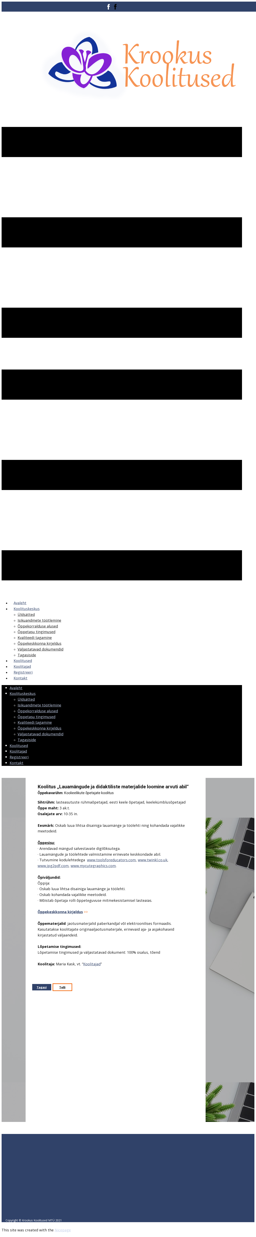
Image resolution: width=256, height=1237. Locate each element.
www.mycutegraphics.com (93, 865)
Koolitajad (92, 964)
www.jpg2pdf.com (53, 865)
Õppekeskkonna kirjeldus (60, 911)
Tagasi (42, 987)
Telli (62, 987)
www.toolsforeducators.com (111, 859)
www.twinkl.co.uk (152, 859)
